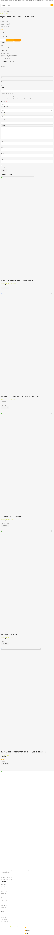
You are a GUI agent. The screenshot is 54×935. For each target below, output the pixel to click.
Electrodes (13, 283)
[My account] (52, 2)
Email (2, 159)
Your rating (4, 101)
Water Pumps (4, 905)
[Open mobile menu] (1, 2)
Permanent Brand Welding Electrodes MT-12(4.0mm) (20, 396)
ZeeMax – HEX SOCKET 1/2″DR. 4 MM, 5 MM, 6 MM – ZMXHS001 (23, 752)
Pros (2, 141)
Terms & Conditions (5, 921)
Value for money (4, 106)
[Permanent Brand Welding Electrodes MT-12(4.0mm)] (26, 342)
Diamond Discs (11, 11)
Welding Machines (5, 900)
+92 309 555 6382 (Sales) (6, 872)
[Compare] (2, 291)
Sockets (8, 755)
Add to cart (9, 40)
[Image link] (14, 820)
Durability (3, 112)
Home (1, 11)
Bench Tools (3, 886)
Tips (12, 519)
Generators (3, 907)
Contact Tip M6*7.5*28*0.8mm (11, 516)
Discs (5, 11)
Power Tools (3, 893)
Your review (4, 125)
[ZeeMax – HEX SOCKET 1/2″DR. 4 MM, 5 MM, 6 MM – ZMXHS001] (20, 697)
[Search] (52, 5)
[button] (5, 407)
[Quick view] (6, 291)
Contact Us (3, 917)
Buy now (17, 40)
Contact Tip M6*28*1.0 (9, 634)
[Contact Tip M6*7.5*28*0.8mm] (26, 462)
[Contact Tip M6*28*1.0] (26, 580)
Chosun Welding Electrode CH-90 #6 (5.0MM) (17, 280)
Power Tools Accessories (6, 895)
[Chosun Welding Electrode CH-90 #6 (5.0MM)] (17, 226)
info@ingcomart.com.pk (6, 877)
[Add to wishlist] (2, 277)
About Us (3, 915)
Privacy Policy (4, 919)
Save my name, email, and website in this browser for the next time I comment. (19, 167)
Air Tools (3, 889)
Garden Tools (4, 891)
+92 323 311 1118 (5, 875)
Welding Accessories (5, 283)
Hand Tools (3, 755)
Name (3, 153)
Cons (2, 147)
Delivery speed (4, 119)
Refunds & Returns (5, 924)
